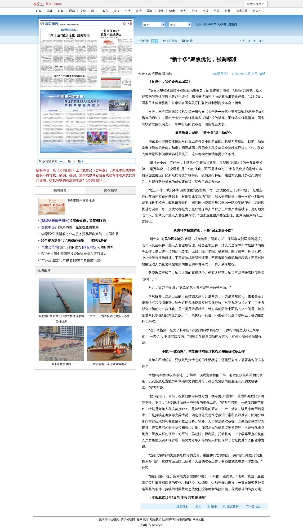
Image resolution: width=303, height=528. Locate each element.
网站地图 (198, 519)
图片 (216, 11)
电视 (205, 11)
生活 (127, 11)
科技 (94, 11)
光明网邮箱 (184, 519)
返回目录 (187, 41)
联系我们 (155, 519)
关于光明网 (128, 519)
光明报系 (241, 11)
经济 (116, 11)
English (58, 3)
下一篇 (250, 506)
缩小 (214, 506)
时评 (61, 11)
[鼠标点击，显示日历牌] (155, 41)
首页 (48, 3)
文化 (83, 11)
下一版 (77, 161)
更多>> (257, 11)
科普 (228, 11)
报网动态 (142, 519)
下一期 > (258, 41)
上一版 (66, 161)
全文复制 (232, 506)
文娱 (194, 11)
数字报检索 (170, 41)
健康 (172, 11)
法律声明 (169, 519)
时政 (38, 11)
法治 (139, 11)
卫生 (161, 11)
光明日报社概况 (109, 519)
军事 (150, 11)
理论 (72, 11)
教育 (105, 11)
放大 (198, 506)
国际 (50, 11)
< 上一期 (245, 41)
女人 (183, 11)
